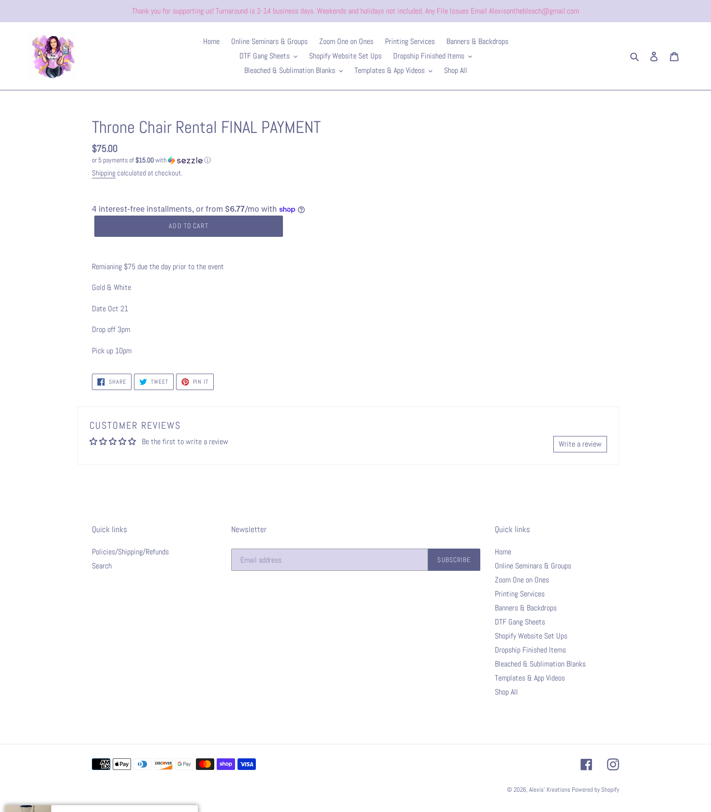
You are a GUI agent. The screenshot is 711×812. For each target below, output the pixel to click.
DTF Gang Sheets (520, 622)
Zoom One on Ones (522, 580)
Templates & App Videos (530, 678)
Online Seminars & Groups (533, 566)
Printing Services (520, 594)
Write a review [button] (580, 444)
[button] (151, 160)
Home (503, 552)
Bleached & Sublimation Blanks (540, 664)
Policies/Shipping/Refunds (130, 552)
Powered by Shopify (595, 789)
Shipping (104, 172)
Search (102, 566)
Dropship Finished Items (530, 650)
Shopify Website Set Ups (531, 636)
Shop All (506, 692)
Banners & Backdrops (526, 608)
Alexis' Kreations (550, 789)
